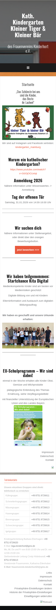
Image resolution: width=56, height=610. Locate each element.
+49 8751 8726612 (40, 501)
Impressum (48, 452)
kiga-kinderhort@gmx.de (23, 546)
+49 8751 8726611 (40, 495)
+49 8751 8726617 (40, 531)
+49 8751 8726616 (40, 525)
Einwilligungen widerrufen (38, 596)
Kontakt (50, 460)
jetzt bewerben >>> (28, 249)
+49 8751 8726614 (40, 513)
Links (49, 572)
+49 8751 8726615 (40, 519)
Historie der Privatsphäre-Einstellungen (31, 592)
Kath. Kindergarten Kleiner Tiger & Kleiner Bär (28, 25)
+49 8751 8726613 (40, 507)
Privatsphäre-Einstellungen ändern (33, 588)
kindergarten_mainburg (28, 147)
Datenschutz (47, 456)
